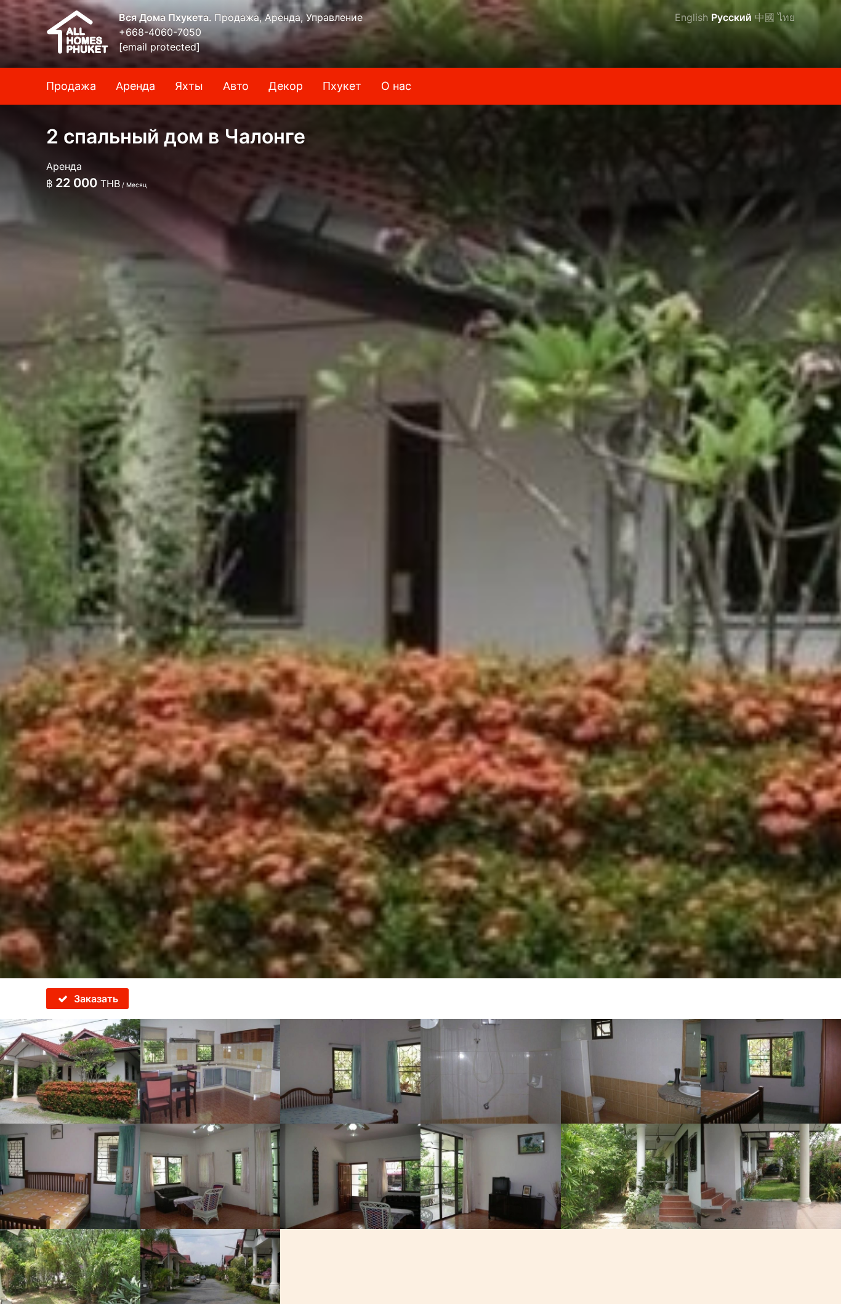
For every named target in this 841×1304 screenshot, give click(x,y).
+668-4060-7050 (160, 32)
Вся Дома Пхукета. (166, 17)
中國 (765, 17)
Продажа (71, 85)
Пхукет (342, 85)
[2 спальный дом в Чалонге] (420, 489)
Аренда (135, 85)
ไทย (786, 17)
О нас (396, 85)
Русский (731, 17)
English (691, 17)
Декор (285, 85)
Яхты (189, 85)
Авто (236, 85)
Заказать (96, 998)
